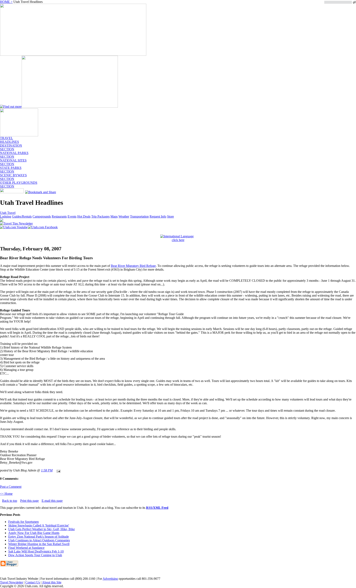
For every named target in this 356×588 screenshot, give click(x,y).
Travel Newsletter (11, 582)
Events (72, 216)
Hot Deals (83, 216)
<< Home (6, 493)
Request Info (158, 216)
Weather (123, 216)
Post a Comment (10, 486)
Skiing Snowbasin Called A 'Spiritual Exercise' (38, 525)
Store (170, 216)
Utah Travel (7, 212)
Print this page (29, 500)
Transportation (139, 216)
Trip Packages (100, 216)
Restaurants (59, 216)
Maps (114, 216)
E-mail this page (52, 500)
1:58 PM (47, 470)
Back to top (9, 500)
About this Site (51, 582)
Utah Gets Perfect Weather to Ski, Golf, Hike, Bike (41, 529)
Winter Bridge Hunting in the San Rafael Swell (38, 544)
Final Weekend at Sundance (26, 547)
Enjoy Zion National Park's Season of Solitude (38, 536)
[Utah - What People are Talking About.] (19, 135)
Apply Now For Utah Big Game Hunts (33, 533)
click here (178, 240)
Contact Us (32, 582)
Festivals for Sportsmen (23, 521)
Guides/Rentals (22, 216)
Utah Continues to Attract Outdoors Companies (39, 540)
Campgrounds (42, 216)
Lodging (5, 216)
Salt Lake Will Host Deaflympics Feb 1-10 (36, 551)
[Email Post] (57, 470)
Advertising (110, 578)
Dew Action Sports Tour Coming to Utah (35, 555)
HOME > (6, 2)
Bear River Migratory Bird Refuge (133, 265)
